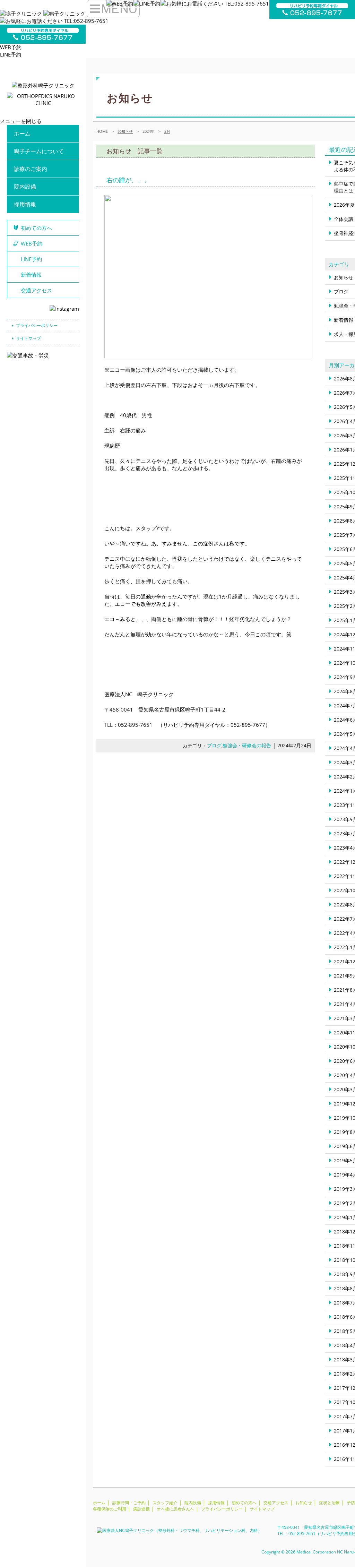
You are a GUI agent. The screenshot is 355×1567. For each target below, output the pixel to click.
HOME (102, 131)
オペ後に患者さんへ (175, 1509)
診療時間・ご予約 (129, 1503)
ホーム (22, 133)
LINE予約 (10, 54)
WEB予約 (10, 47)
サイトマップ (28, 338)
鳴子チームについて (39, 151)
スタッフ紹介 (165, 1503)
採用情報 (25, 204)
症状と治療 (329, 1503)
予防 (351, 1503)
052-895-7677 (248, 724)
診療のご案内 (30, 169)
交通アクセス (36, 290)
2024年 (148, 131)
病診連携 (141, 1509)
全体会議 (343, 219)
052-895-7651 (135, 724)
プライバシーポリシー (37, 325)
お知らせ (343, 277)
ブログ (214, 745)
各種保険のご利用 (109, 1509)
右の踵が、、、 (128, 180)
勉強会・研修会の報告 (247, 745)
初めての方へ (36, 227)
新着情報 (31, 274)
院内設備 (25, 186)
